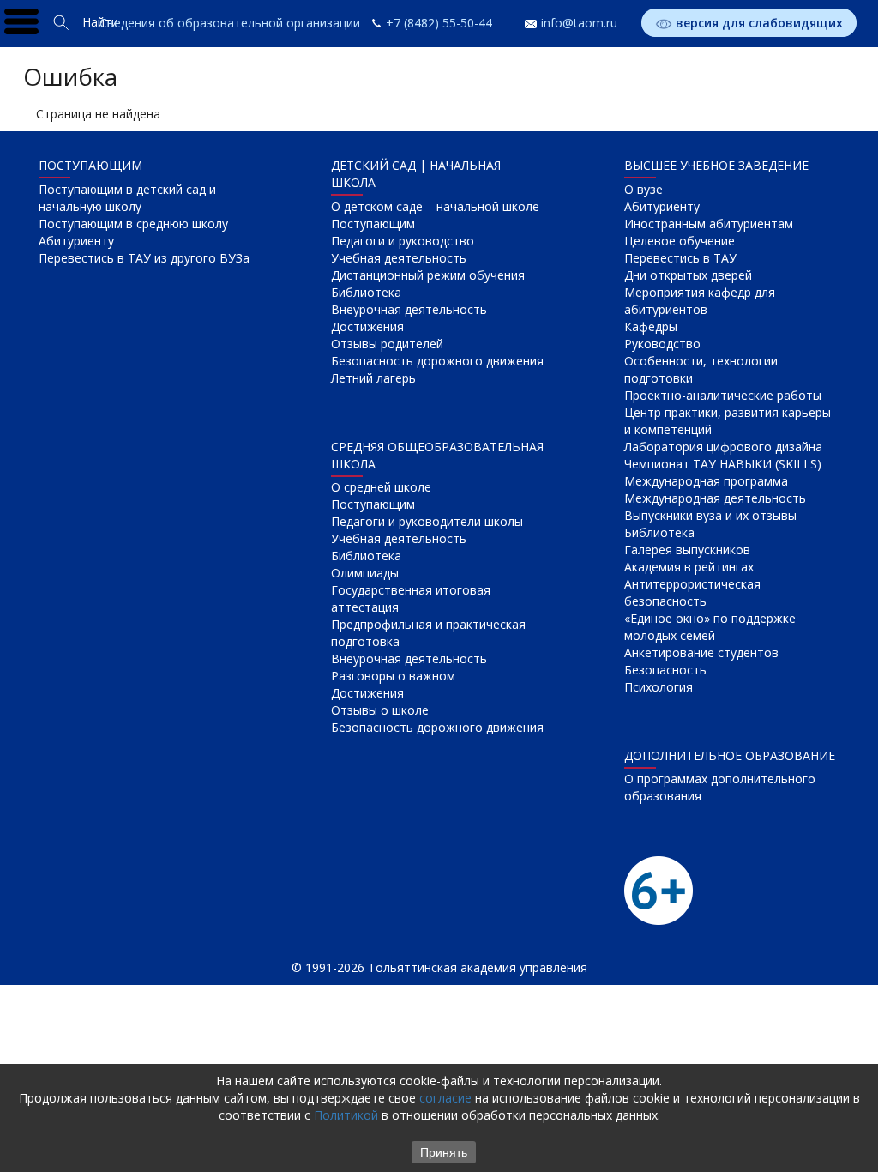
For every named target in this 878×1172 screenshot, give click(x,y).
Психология (658, 687)
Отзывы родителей (387, 343)
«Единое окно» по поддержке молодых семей (710, 626)
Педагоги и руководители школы (427, 521)
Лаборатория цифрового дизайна (723, 446)
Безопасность (665, 670)
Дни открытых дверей (688, 275)
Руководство (662, 343)
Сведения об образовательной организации (229, 23)
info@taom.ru (579, 23)
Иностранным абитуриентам (708, 223)
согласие (445, 1098)
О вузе (643, 189)
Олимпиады (365, 573)
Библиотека (366, 292)
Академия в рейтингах (689, 567)
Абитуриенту (76, 241)
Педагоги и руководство (402, 241)
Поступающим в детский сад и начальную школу (127, 197)
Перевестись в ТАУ (680, 258)
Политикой (346, 1115)
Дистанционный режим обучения (428, 275)
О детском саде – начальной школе (435, 206)
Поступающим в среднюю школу (133, 223)
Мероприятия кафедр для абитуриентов (699, 300)
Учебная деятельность (398, 258)
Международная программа (706, 481)
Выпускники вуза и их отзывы (710, 515)
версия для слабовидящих (759, 23)
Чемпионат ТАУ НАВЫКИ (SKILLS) (722, 464)
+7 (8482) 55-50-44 (439, 23)
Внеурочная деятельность (409, 309)
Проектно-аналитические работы (722, 395)
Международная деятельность (715, 498)
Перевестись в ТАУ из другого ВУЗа (144, 258)
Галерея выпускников (687, 549)
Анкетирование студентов (701, 652)
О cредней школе (381, 487)
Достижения (367, 326)
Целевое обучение (679, 241)
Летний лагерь (373, 378)
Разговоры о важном (393, 676)
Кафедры (650, 326)
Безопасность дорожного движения (437, 361)
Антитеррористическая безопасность (692, 592)
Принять (443, 1152)
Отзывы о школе (380, 710)
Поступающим (373, 223)
